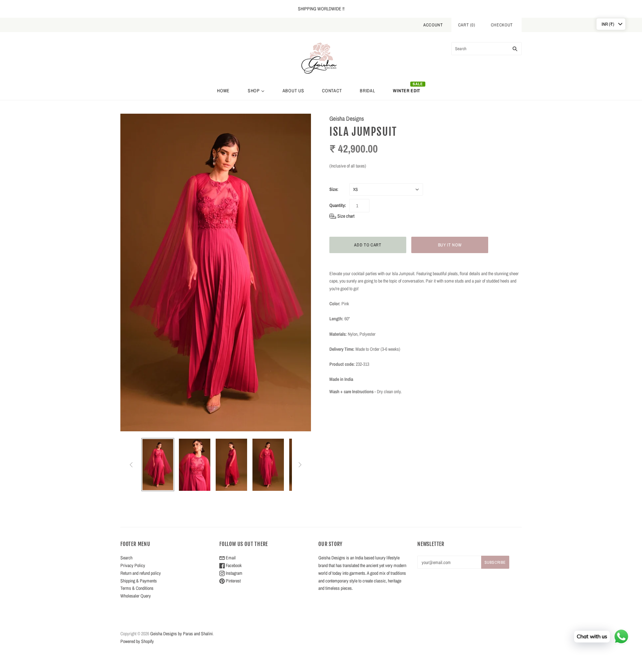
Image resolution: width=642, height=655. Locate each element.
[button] (341, 216)
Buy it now (450, 245)
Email (230, 558)
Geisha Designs (346, 118)
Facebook (233, 565)
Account (433, 25)
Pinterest (233, 581)
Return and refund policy (140, 573)
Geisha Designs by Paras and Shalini (181, 634)
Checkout (502, 25)
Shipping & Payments (138, 581)
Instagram (233, 573)
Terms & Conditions (136, 588)
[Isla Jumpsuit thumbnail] (157, 464)
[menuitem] (223, 90)
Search (126, 558)
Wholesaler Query (135, 596)
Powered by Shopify (137, 641)
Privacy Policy (132, 565)
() (466, 25)
